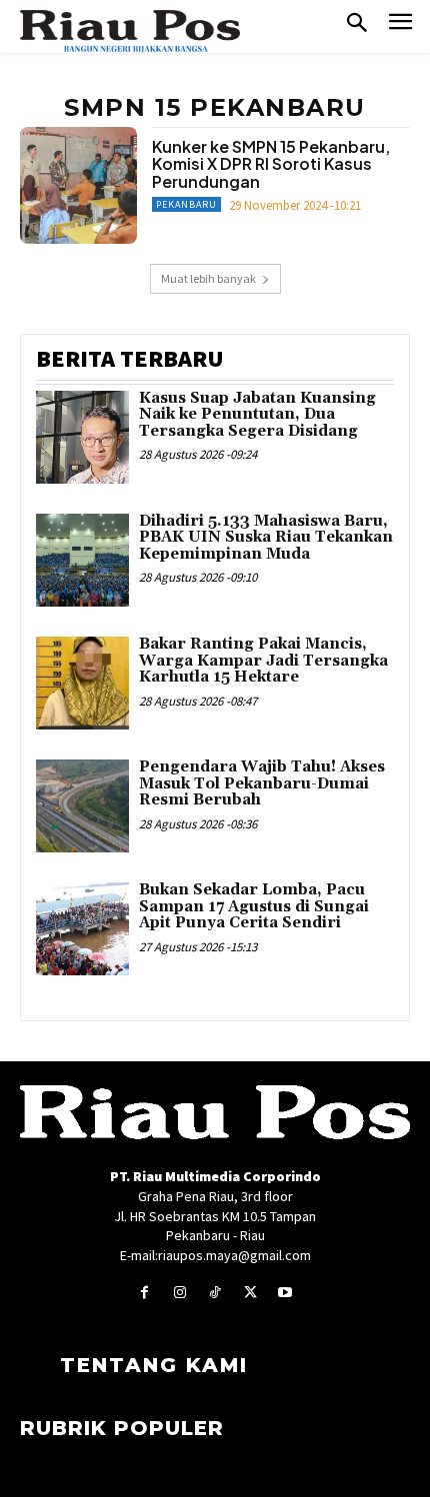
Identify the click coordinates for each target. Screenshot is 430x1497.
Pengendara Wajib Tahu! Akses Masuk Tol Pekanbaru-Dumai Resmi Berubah (262, 783)
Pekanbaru (186, 204)
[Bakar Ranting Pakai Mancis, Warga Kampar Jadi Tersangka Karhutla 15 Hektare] (82, 683)
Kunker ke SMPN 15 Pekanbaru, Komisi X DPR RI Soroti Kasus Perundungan (271, 164)
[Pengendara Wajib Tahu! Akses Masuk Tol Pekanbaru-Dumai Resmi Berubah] (82, 805)
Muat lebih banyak (208, 278)
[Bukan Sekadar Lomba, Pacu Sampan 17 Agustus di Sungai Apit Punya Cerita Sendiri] (82, 928)
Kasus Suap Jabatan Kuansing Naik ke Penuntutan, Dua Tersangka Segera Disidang (257, 415)
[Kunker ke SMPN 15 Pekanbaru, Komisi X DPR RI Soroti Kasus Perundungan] (78, 185)
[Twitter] (250, 1292)
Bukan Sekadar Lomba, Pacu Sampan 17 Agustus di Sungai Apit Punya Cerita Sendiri (254, 906)
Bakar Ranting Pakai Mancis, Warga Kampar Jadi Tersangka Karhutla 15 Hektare (263, 661)
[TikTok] (214, 1292)
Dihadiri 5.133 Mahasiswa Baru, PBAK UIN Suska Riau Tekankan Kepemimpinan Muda (266, 538)
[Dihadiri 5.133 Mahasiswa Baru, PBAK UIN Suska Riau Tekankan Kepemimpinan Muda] (82, 560)
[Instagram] (179, 1292)
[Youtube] (285, 1292)
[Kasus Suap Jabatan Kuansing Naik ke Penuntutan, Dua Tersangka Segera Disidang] (82, 437)
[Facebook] (144, 1292)
